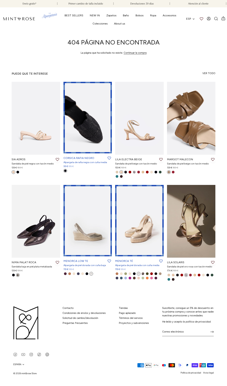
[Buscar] (216, 18)
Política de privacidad (191, 373)
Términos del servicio (131, 318)
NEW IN (95, 15)
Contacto (68, 308)
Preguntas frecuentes (75, 323)
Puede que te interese (30, 73)
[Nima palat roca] (36, 221)
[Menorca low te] (87, 220)
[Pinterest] (47, 354)
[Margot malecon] (191, 118)
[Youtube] (23, 354)
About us (119, 23)
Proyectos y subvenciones (134, 323)
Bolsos (139, 15)
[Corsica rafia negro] (87, 117)
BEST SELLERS (73, 15)
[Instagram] (31, 354)
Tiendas (123, 308)
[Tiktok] (39, 354)
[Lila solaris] (191, 221)
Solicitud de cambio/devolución (80, 318)
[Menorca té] (139, 220)
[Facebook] (15, 354)
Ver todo (208, 73)
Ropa (153, 15)
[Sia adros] (36, 118)
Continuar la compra (135, 52)
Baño (126, 15)
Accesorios (169, 15)
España (17, 364)
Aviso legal (208, 373)
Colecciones (100, 23)
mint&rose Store (29, 373)
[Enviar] (212, 332)
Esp (188, 18)
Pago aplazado (127, 313)
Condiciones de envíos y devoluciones (84, 313)
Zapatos (111, 15)
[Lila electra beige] (139, 118)
